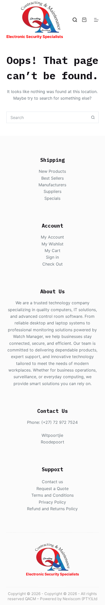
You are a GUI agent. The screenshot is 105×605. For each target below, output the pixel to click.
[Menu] (96, 20)
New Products (52, 171)
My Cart (52, 250)
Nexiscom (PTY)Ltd (80, 598)
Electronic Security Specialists (34, 36)
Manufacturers (52, 184)
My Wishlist (52, 243)
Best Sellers (52, 178)
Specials (52, 198)
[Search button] (92, 117)
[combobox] (47, 117)
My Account (52, 237)
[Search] (75, 20)
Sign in (52, 257)
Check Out (52, 264)
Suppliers (52, 191)
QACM (30, 598)
